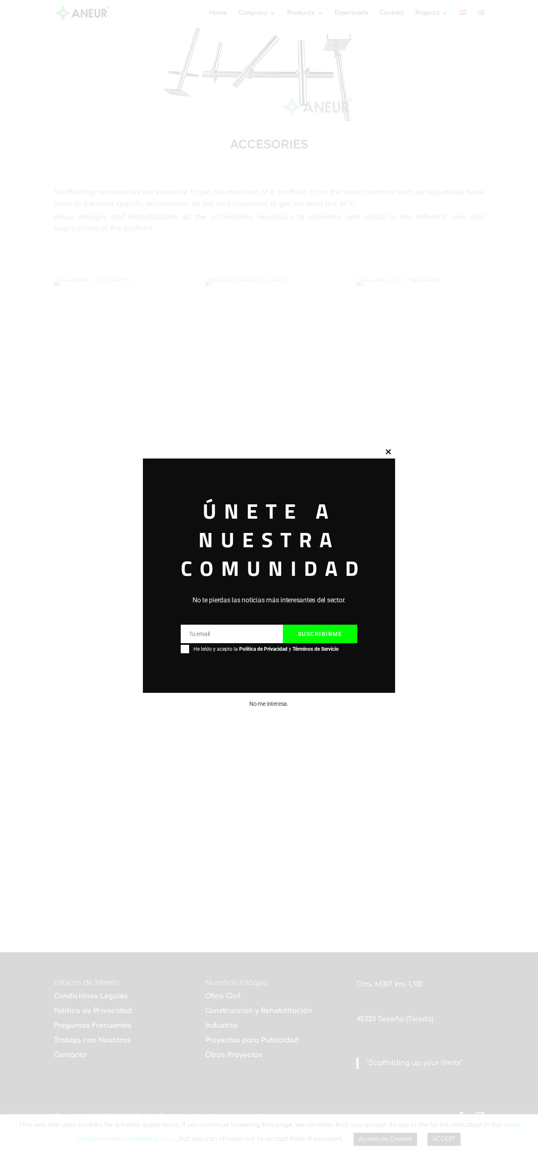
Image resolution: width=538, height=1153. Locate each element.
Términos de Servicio (316, 649)
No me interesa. (269, 703)
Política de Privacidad (263, 649)
